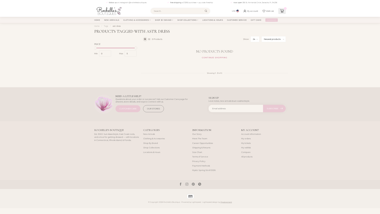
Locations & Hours (212, 20)
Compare (246, 152)
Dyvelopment (226, 202)
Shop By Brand (163, 20)
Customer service (237, 20)
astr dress (117, 26)
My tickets (246, 143)
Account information (251, 134)
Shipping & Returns (201, 147)
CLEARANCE (272, 20)
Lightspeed (196, 202)
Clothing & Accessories (136, 20)
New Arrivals (111, 20)
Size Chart (197, 152)
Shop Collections (187, 20)
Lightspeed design (210, 202)
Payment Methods (201, 166)
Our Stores (153, 108)
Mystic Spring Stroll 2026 (204, 170)
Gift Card (256, 20)
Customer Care (128, 108)
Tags (106, 26)
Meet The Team (199, 138)
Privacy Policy (198, 161)
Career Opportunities (202, 143)
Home (97, 20)
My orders (246, 138)
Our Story (197, 134)
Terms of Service (200, 156)
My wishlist (246, 147)
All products (246, 156)
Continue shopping (214, 57)
